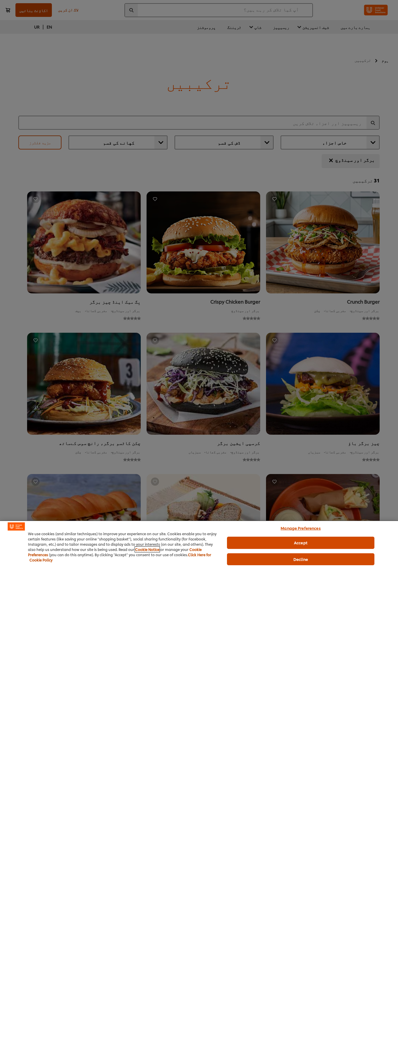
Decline (300, 559)
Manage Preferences (300, 528)
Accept (300, 542)
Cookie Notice (147, 549)
